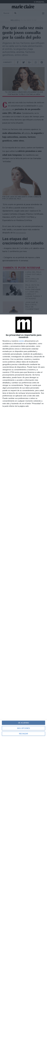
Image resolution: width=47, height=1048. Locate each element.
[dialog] (23, 681)
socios (21, 341)
